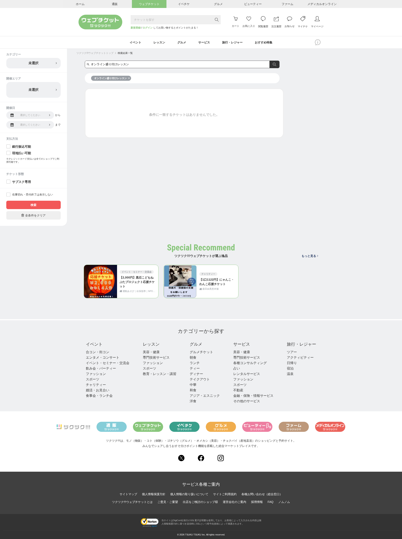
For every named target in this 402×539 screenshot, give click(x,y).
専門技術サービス (156, 357)
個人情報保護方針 (153, 494)
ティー (195, 368)
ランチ (195, 363)
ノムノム (284, 502)
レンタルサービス (246, 374)
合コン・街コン (97, 352)
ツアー (292, 352)
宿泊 (290, 368)
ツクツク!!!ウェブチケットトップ (94, 53)
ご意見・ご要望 (167, 502)
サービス (241, 344)
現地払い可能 (21, 153)
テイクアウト (200, 379)
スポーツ (92, 379)
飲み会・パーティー (101, 368)
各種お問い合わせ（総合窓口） (261, 494)
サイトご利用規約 (225, 494)
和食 (193, 390)
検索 (33, 205)
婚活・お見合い (97, 390)
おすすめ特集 (263, 42)
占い (236, 368)
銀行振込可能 (21, 146)
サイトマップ (128, 494)
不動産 (238, 390)
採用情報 (257, 502)
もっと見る (309, 256)
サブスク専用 (21, 182)
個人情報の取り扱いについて (189, 494)
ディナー (196, 374)
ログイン (148, 27)
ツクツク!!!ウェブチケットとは (132, 502)
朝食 (193, 357)
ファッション (96, 374)
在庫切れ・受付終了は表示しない (32, 194)
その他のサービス (246, 401)
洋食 (193, 401)
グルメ (196, 344)
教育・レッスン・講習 (159, 374)
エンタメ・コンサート (102, 357)
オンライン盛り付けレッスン (110, 78)
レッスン (151, 344)
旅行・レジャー (301, 344)
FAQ (270, 502)
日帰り (292, 363)
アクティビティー (300, 357)
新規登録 (136, 27)
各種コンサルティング (250, 363)
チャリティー (96, 385)
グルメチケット (201, 352)
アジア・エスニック (205, 395)
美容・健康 (151, 352)
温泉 (290, 374)
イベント (94, 344)
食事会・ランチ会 (99, 395)
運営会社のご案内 (234, 502)
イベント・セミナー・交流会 (107, 363)
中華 (193, 385)
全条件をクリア (33, 215)
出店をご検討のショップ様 (200, 502)
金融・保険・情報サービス (253, 395)
